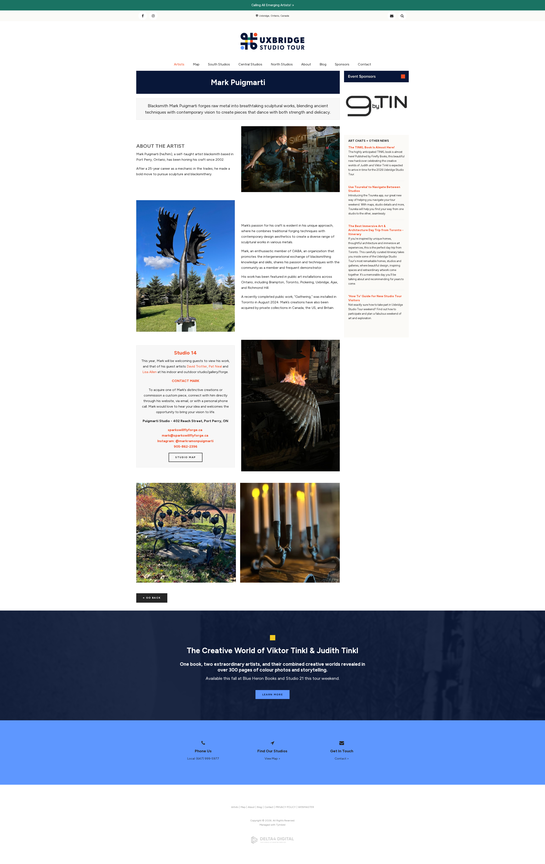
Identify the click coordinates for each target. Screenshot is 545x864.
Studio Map (185, 457)
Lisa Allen (149, 372)
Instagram (153, 16)
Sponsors (342, 64)
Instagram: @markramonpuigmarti (185, 441)
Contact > (342, 758)
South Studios (219, 64)
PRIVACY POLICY (286, 807)
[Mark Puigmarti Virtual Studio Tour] (290, 191)
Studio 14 (185, 353)
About (306, 64)
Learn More (272, 694)
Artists (179, 64)
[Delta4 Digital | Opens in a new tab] (272, 840)
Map (196, 64)
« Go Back (152, 597)
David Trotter (197, 366)
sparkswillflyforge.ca (185, 430)
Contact (391, 16)
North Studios (282, 64)
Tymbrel (280, 824)
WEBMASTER (306, 807)
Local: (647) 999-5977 (203, 758)
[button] (186, 533)
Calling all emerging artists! (271, 5)
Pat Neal (215, 366)
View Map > (272, 758)
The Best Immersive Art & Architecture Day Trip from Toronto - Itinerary (375, 230)
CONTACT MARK (185, 381)
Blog (323, 64)
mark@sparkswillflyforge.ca (185, 435)
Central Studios (250, 64)
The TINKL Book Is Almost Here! (371, 147)
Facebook (142, 16)
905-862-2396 (185, 446)
